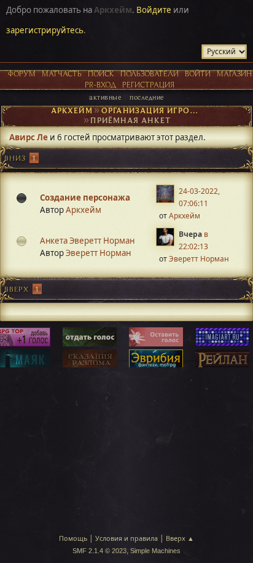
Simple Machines (155, 550)
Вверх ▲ (180, 538)
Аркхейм (83, 209)
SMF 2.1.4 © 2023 (99, 550)
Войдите (153, 9)
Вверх (16, 288)
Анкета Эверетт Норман (87, 240)
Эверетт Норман (98, 252)
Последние (146, 97)
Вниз (15, 157)
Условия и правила (126, 538)
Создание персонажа (85, 197)
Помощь (73, 538)
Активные (105, 97)
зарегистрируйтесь (45, 30)
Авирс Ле (28, 137)
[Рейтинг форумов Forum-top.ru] (90, 337)
